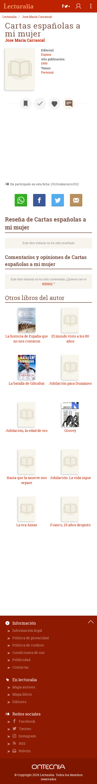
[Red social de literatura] (18, 6)
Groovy (70, 430)
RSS (22, 743)
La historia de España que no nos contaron (26, 338)
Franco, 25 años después (70, 525)
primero (47, 283)
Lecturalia (9, 17)
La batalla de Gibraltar (27, 383)
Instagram (27, 736)
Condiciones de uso (28, 652)
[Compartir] (66, 6)
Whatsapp (21, 200)
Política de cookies (28, 645)
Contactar (20, 667)
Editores (19, 701)
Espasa (46, 54)
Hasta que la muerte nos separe (27, 480)
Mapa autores (23, 687)
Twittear (57, 200)
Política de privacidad (30, 637)
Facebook (26, 721)
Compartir (39, 200)
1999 (44, 63)
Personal (47, 72)
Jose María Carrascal (37, 17)
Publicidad (21, 659)
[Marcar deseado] (54, 104)
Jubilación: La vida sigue (70, 477)
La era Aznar (26, 525)
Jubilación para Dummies (70, 383)
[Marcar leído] (40, 104)
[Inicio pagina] (91, 622)
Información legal (27, 630)
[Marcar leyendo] (26, 104)
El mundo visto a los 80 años (70, 338)
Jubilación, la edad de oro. (26, 430)
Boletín (24, 750)
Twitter (24, 728)
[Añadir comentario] (69, 104)
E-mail (76, 200)
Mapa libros (22, 694)
